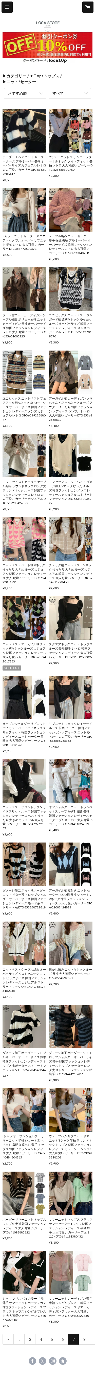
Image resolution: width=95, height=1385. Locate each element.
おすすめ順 (17, 93)
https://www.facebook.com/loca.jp (32, 1361)
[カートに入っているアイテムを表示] (87, 7)
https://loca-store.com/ (63, 1361)
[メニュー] (7, 7)
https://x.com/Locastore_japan (42, 1361)
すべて (58, 93)
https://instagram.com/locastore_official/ (52, 1361)
